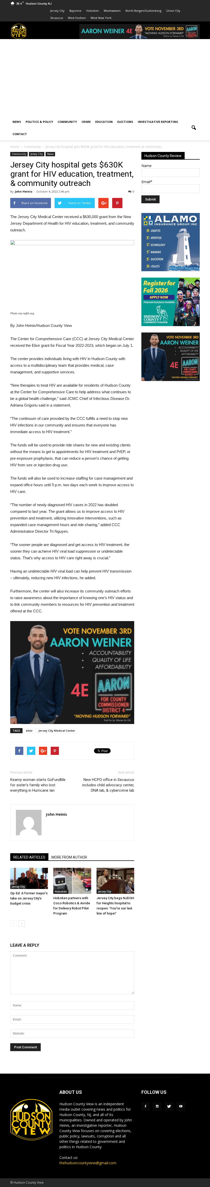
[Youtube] (181, 1106)
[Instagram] (157, 1106)
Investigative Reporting (158, 122)
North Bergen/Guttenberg (143, 11)
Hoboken (92, 11)
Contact (20, 134)
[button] (193, 128)
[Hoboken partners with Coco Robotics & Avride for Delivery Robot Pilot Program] (72, 881)
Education (104, 122)
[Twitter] (169, 1106)
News (17, 122)
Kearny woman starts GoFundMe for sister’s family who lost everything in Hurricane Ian (38, 785)
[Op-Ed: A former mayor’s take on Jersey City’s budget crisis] (29, 878)
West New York (101, 18)
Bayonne (75, 11)
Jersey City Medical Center (56, 730)
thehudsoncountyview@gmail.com (87, 1162)
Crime (86, 122)
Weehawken (112, 11)
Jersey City (57, 11)
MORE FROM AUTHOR (69, 857)
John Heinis (23, 191)
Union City (173, 11)
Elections (125, 122)
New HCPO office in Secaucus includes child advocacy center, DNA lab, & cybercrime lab (108, 785)
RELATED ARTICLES (29, 857)
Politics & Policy (39, 122)
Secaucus (56, 18)
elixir (29, 730)
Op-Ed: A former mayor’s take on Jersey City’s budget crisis (29, 898)
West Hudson (77, 18)
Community (67, 122)
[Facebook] (145, 1106)
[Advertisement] (105, 77)
